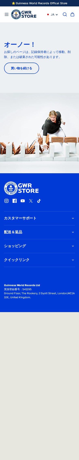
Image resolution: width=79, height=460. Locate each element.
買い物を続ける (21, 68)
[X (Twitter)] (30, 200)
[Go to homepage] (23, 14)
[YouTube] (22, 200)
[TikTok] (38, 200)
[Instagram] (6, 200)
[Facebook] (14, 200)
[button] (52, 14)
